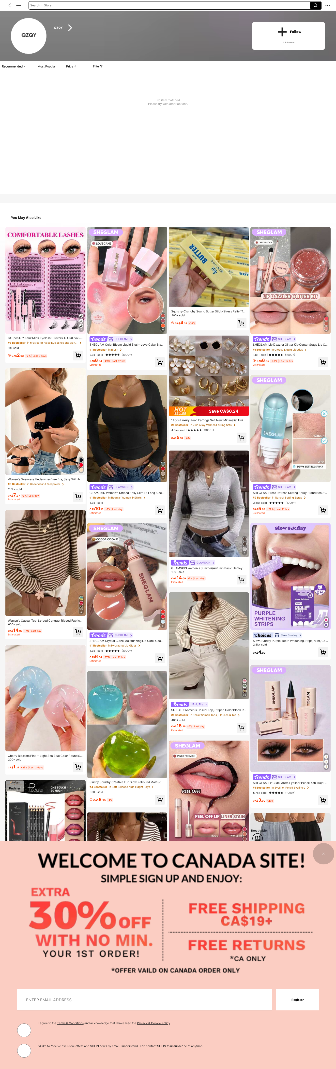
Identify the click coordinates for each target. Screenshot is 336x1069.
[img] (209, 411)
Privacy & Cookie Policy (153, 1023)
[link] (29, 36)
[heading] (147, 27)
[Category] (18, 5)
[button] (9, 5)
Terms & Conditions (70, 1023)
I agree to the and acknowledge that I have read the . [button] (104, 1023)
